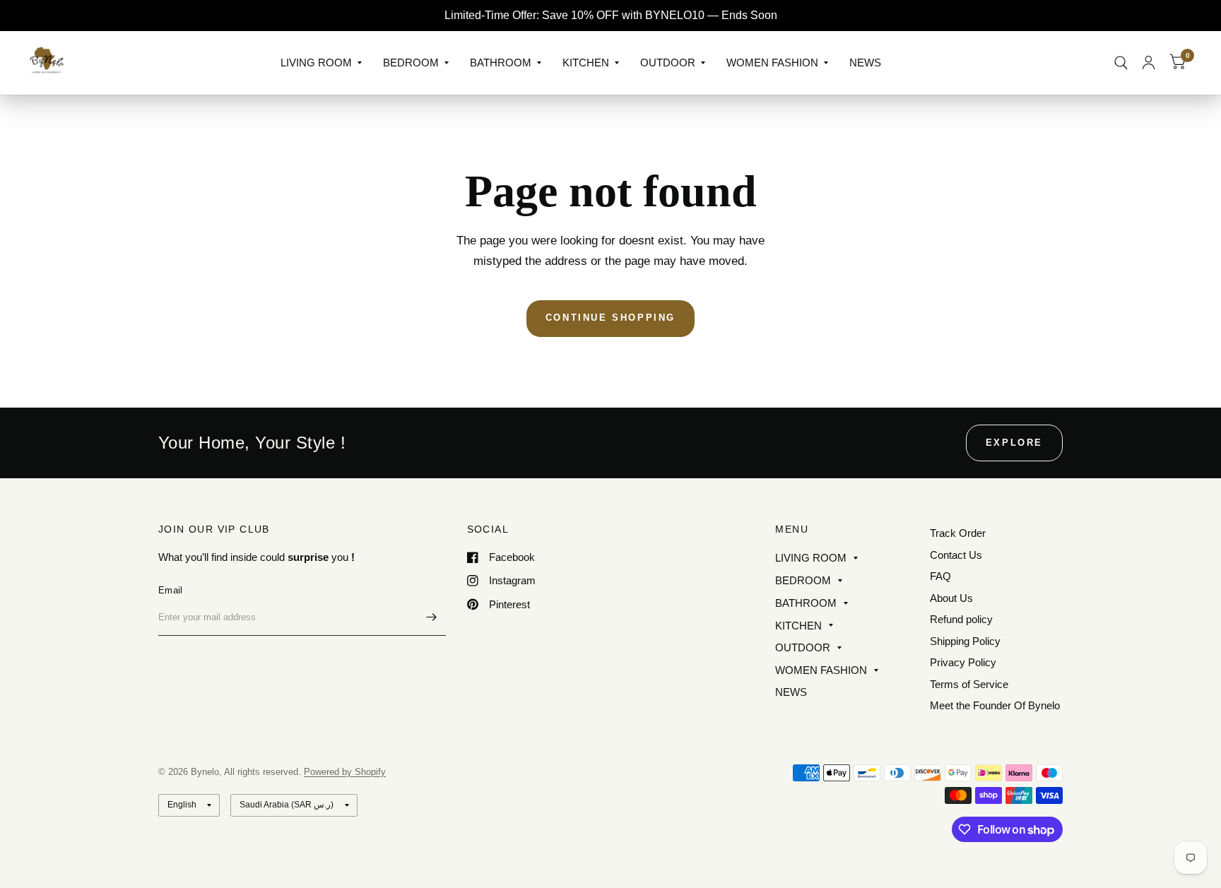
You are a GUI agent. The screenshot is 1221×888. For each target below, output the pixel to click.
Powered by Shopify (345, 771)
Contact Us (956, 555)
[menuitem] (321, 63)
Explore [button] (1014, 442)
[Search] (1121, 62)
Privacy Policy (963, 662)
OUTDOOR (667, 63)
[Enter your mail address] (432, 617)
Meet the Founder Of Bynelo (995, 705)
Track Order (958, 533)
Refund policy (961, 619)
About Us (951, 598)
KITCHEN (585, 63)
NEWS (865, 63)
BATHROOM (500, 63)
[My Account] (1148, 62)
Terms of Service (969, 684)
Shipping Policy (965, 641)
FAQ (940, 576)
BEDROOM (411, 63)
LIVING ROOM (316, 63)
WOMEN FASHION (772, 63)
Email (170, 590)
